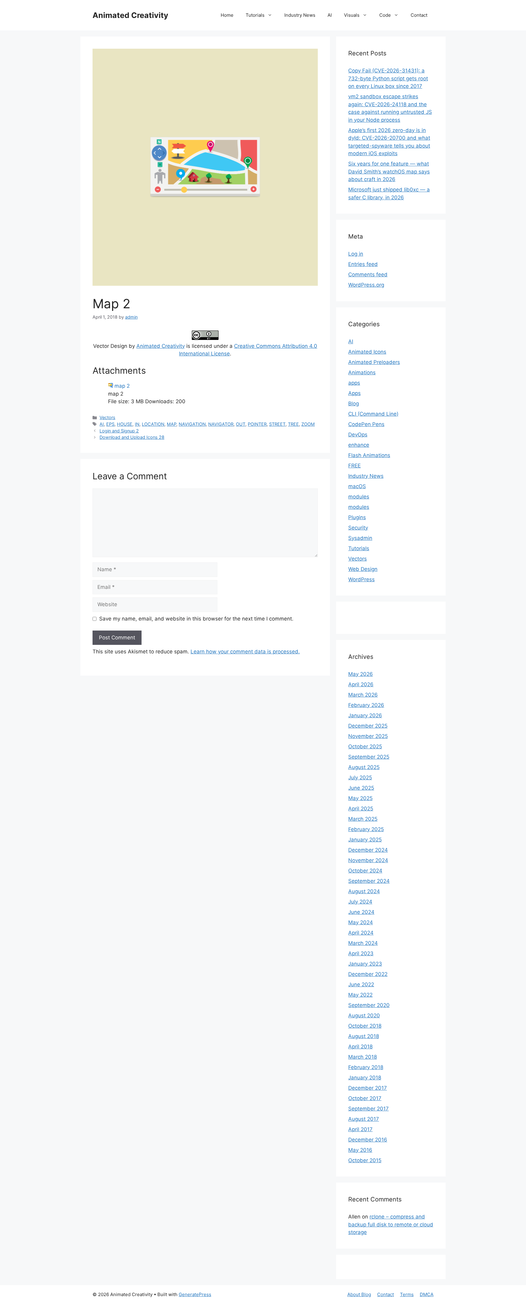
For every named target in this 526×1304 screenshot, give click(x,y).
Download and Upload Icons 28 (132, 437)
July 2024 (360, 902)
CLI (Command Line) (373, 414)
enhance (358, 445)
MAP (171, 424)
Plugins (357, 517)
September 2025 (368, 757)
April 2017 (360, 1129)
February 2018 (365, 1067)
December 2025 (367, 726)
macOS (357, 486)
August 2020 (364, 1015)
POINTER (257, 424)
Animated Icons (367, 352)
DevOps (357, 435)
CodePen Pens (366, 424)
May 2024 (360, 922)
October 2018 (364, 1026)
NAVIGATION (192, 424)
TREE (293, 424)
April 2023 (360, 953)
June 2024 (361, 912)
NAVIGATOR (220, 424)
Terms (407, 1294)
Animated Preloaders (374, 362)
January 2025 (365, 840)
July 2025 (360, 777)
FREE (354, 466)
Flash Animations (369, 455)
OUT (240, 424)
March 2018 (362, 1057)
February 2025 (366, 829)
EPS (110, 424)
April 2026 (360, 684)
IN (137, 424)
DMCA (426, 1294)
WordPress (361, 579)
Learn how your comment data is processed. (245, 652)
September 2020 (369, 1005)
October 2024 (365, 871)
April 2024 (360, 933)
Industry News (299, 15)
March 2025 (362, 819)
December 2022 (367, 974)
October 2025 (365, 746)
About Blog (359, 1294)
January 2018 (364, 1078)
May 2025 (360, 798)
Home (227, 15)
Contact (419, 15)
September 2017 (368, 1109)
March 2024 (363, 943)
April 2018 (360, 1047)
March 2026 (363, 695)
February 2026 (366, 705)
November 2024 (368, 860)
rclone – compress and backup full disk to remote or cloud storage (390, 1224)
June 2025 (361, 788)
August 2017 (363, 1119)
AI (330, 15)
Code (385, 15)
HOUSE (124, 424)
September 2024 (369, 881)
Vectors (107, 417)
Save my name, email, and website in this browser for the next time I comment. (196, 619)
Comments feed (367, 274)
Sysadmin (360, 538)
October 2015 (364, 1160)
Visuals (351, 15)
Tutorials (255, 15)
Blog (353, 403)
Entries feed (363, 264)
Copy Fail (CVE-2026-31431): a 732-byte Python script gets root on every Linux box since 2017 (388, 78)
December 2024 (368, 850)
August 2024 (364, 891)
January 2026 (365, 715)
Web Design (362, 569)
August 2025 (364, 767)
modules (358, 497)
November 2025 (368, 736)
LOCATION (153, 424)
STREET (277, 424)
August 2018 (363, 1036)
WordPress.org (366, 285)
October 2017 (364, 1098)
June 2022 (361, 984)
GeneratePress (195, 1294)
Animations (362, 372)
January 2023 (365, 964)
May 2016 (360, 1150)
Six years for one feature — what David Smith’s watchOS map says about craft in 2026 (389, 171)
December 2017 (367, 1088)
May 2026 (360, 674)
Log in (355, 254)
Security (358, 528)
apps (354, 383)
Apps (354, 393)
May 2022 (360, 995)
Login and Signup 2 (119, 430)
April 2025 (360, 809)
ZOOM (308, 424)
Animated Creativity (130, 15)
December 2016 (367, 1140)
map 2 (122, 386)
